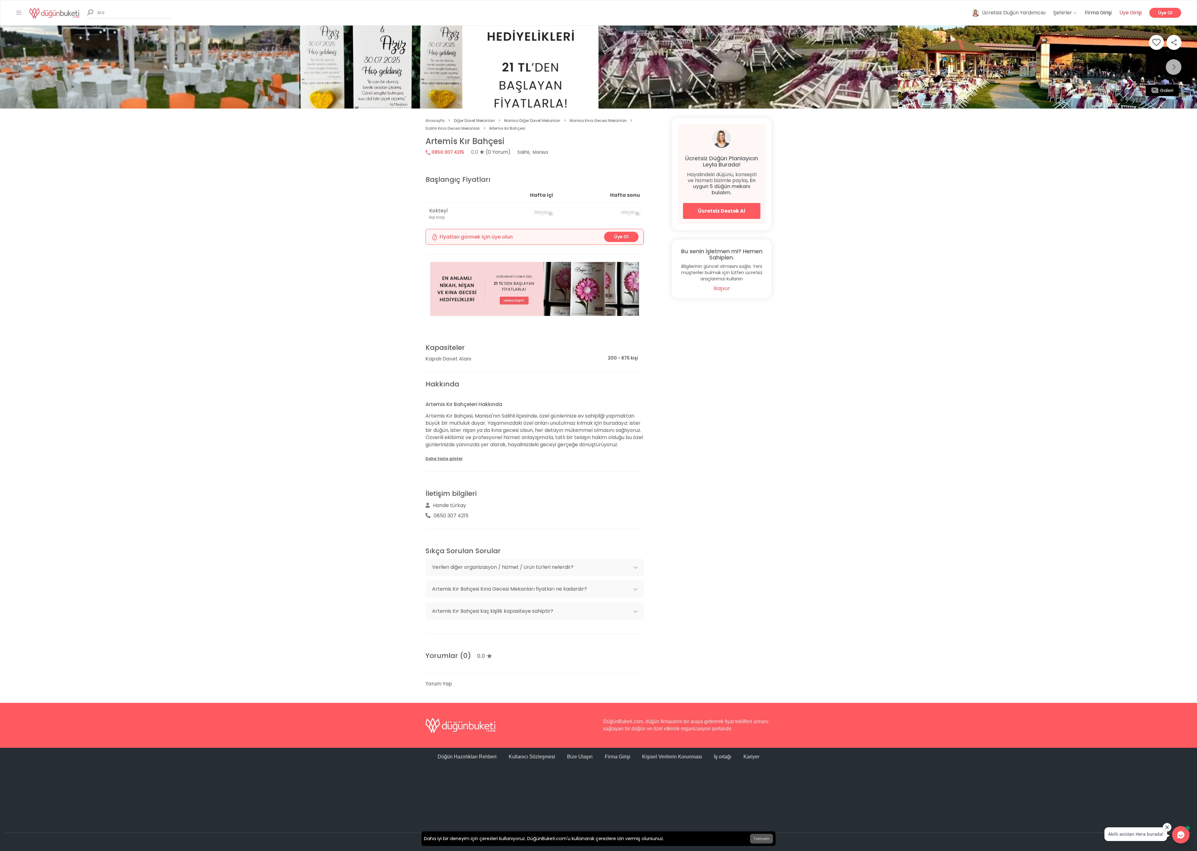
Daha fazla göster (444, 458)
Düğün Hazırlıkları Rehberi (467, 756)
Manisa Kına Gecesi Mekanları (598, 120)
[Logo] (54, 12)
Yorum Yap (438, 683)
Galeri (1166, 90)
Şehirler (1063, 12)
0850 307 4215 (447, 152)
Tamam (761, 838)
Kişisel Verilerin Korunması (672, 756)
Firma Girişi (1098, 12)
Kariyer (751, 756)
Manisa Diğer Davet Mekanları (532, 120)
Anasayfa (435, 120)
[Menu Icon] (19, 13)
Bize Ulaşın (580, 756)
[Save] (1156, 42)
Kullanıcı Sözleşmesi (532, 756)
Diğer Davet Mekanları (474, 120)
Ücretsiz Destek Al (721, 211)
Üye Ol (1165, 13)
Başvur (722, 288)
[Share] (1173, 42)
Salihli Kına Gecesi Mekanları (452, 128)
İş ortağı (722, 756)
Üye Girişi (1130, 12)
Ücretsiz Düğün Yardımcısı (1014, 12)
